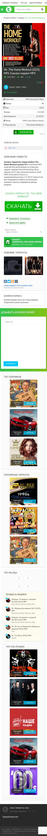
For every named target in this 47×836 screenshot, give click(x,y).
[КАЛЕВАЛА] (34, 265)
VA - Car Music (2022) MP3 (21, 635)
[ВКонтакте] (5, 281)
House (24, 87)
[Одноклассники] (12, 281)
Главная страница (10, 3)
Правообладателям (10, 817)
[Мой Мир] (16, 281)
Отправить (10, 364)
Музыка (12, 87)
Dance (18, 87)
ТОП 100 (23, 3)
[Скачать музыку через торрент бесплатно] (9, 9)
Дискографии (36, 3)
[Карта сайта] (33, 810)
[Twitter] (9, 281)
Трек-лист (12, 148)
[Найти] (42, 9)
